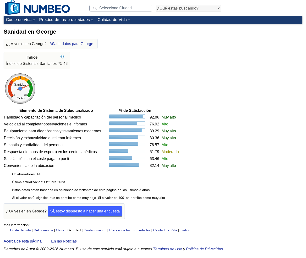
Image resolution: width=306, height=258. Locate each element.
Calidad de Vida (112, 19)
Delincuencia (43, 230)
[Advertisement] (266, 56)
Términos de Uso (167, 249)
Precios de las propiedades (64, 19)
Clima (60, 230)
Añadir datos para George (71, 44)
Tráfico (185, 230)
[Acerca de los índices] (63, 57)
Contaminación (95, 230)
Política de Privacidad (204, 249)
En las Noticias (64, 241)
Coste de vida (19, 19)
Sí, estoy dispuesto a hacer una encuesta (85, 211)
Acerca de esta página (23, 241)
